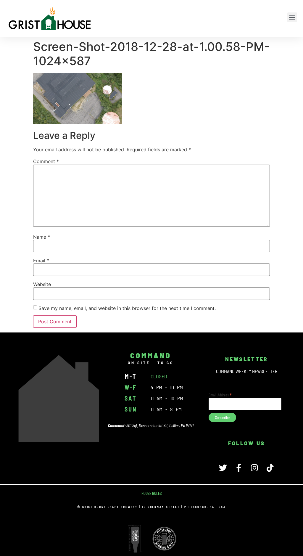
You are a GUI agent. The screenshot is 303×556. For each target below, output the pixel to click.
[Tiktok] (270, 468)
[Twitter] (223, 468)
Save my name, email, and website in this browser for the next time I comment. (127, 308)
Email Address (220, 394)
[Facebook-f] (239, 468)
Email (41, 260)
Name (41, 236)
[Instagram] (254, 468)
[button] (292, 17)
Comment (46, 161)
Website (42, 284)
